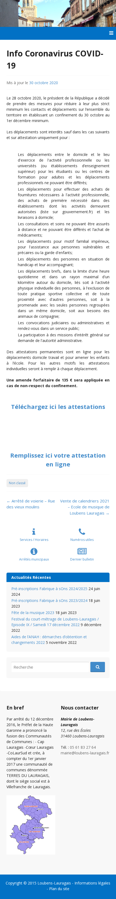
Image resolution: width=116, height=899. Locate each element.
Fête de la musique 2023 (32, 612)
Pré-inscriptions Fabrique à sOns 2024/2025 (49, 588)
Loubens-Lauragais (54, 883)
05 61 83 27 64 (83, 747)
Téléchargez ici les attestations (58, 406)
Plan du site (59, 888)
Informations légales (92, 883)
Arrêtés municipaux (34, 559)
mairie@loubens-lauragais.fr (85, 752)
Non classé (17, 483)
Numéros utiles (82, 539)
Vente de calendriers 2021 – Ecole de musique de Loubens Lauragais (85, 507)
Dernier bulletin (82, 559)
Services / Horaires (34, 539)
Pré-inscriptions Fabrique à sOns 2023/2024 (49, 600)
